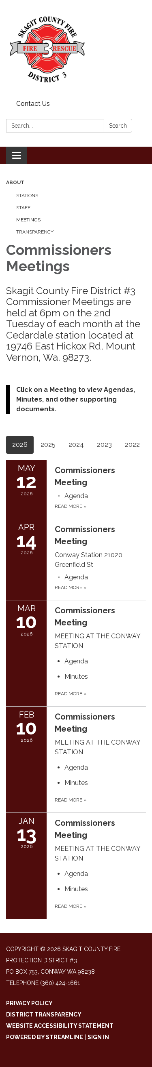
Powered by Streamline (44, 1037)
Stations (27, 195)
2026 (20, 444)
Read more (70, 506)
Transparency (35, 232)
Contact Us (33, 103)
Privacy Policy (29, 1003)
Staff (23, 207)
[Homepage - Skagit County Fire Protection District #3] (76, 48)
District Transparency (43, 1014)
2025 (48, 444)
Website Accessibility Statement (59, 1026)
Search (118, 125)
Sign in (98, 1037)
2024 (76, 444)
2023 (104, 444)
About (15, 182)
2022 (132, 444)
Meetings (28, 220)
